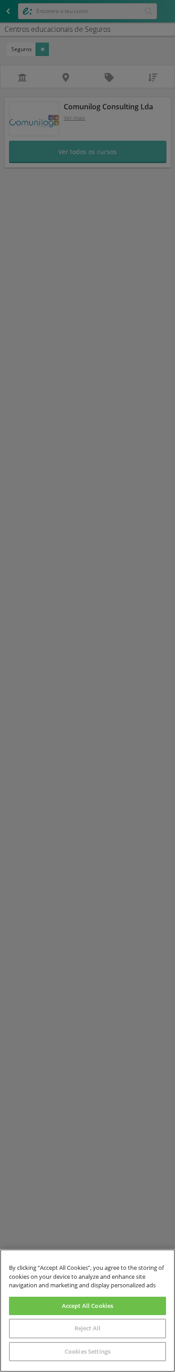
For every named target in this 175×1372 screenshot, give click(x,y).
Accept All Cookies (87, 1306)
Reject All (87, 1328)
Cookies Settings (87, 1351)
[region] (87, 1310)
